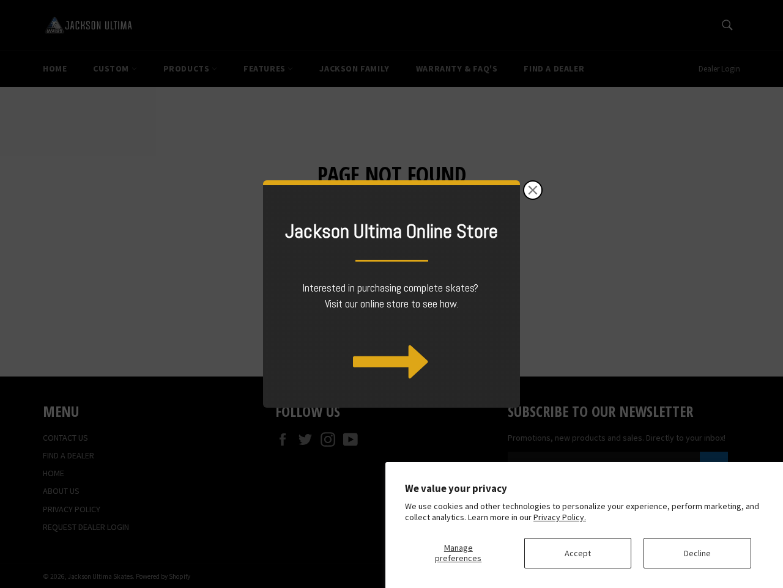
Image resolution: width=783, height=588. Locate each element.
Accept (578, 553)
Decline (697, 553)
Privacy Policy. (559, 517)
